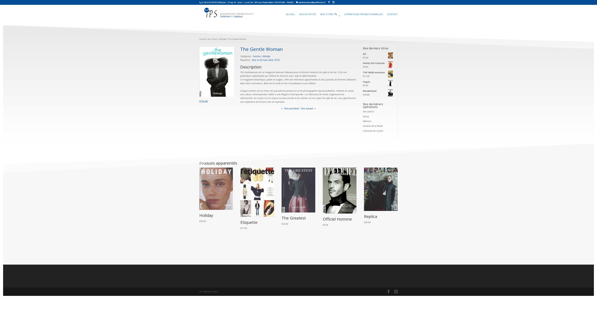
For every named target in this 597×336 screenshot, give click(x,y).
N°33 (277, 59)
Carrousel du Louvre (373, 130)
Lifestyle (223, 39)
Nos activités (307, 14)
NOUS (366, 116)
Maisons (367, 121)
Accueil (290, 14)
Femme (257, 56)
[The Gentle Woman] (216, 95)
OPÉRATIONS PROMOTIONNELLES (363, 14)
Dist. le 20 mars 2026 (262, 59)
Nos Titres (212, 39)
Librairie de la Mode (373, 125)
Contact (392, 14)
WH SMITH (368, 111)
